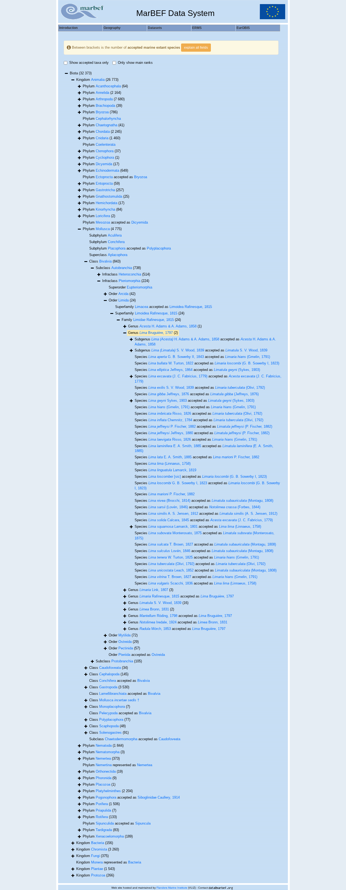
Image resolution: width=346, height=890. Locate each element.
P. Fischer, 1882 (172, 426)
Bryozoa (102, 112)
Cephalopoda (109, 674)
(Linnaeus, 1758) (169, 463)
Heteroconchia (130, 274)
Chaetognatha (106, 125)
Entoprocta (104, 183)
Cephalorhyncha (108, 119)
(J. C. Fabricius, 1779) (177, 376)
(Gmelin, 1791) (247, 357)
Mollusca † (119, 700)
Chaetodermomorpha (121, 739)
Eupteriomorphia (139, 287)
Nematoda (104, 745)
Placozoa (103, 784)
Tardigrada (104, 830)
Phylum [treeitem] (105, 86)
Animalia (98, 80)
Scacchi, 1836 (170, 583)
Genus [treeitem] (165, 326)
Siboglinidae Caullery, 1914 (159, 797)
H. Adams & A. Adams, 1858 (168, 326)
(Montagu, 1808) (242, 501)
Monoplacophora (112, 707)
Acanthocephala (108, 86)
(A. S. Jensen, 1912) (248, 514)
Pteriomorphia (129, 281)
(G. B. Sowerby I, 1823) (247, 363)
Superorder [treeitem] (130, 287)
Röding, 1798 (158, 616)
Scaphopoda (109, 726)
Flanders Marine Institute (172, 887)
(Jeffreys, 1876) (234, 394)
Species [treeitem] (163, 463)
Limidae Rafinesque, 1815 (153, 320)
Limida (123, 300)
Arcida (123, 294)
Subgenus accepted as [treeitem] (205, 341)
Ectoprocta (104, 177)
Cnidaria (102, 138)
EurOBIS (243, 28)
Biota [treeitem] (81, 73)
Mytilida (124, 635)
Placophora (116, 248)
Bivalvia (105, 261)
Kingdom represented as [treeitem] (108, 862)
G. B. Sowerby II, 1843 (176, 357)
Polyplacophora (159, 248)
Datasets (155, 28)
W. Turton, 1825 (170, 557)
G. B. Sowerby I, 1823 (177, 483)
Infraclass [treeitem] (126, 274)
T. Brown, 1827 (170, 544)
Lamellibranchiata (113, 694)
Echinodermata (107, 170)
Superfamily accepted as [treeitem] (163, 307)
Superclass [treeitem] (108, 255)
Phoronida (103, 778)
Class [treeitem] (105, 261)
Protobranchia (122, 661)
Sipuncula (143, 823)
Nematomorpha (107, 752)
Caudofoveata (110, 668)
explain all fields (196, 47)
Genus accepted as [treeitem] (181, 596)
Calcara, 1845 (168, 520)
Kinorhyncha (105, 209)
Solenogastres (110, 732)
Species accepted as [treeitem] (202, 357)
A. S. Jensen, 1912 (173, 514)
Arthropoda (104, 99)
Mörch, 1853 (155, 629)
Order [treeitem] (122, 294)
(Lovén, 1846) (168, 507)
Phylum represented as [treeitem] (117, 765)
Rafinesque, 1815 (159, 596)
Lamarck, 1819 (172, 470)
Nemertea (103, 758)
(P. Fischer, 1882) (244, 426)
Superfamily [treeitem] (149, 313)
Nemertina (104, 765)
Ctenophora (105, 151)
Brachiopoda (105, 106)
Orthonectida (106, 771)
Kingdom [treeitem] (97, 80)
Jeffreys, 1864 (170, 370)
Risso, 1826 (169, 413)
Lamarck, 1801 (173, 526)
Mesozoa (103, 222)
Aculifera (115, 235)
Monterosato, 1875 (175, 533)
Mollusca (103, 229)
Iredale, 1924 (158, 622)
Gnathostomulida (109, 196)
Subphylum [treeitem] (105, 235)
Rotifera (102, 817)
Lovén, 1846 (169, 551)
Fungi (95, 856)
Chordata (103, 131)
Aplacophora (117, 255)
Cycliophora (105, 157)
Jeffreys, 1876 (168, 394)
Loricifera (103, 216)
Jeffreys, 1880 (170, 433)
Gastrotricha (105, 190)
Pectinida (125, 648)
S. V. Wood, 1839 (177, 350)
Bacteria (97, 843)
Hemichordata (106, 203)
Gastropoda (108, 687)
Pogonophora (106, 797)
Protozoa (98, 875)
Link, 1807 (153, 590)
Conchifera (116, 242)
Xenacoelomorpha (110, 836)
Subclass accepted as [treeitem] (134, 739)
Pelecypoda (108, 713)
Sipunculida (105, 823)
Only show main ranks (135, 63)
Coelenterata (105, 144)
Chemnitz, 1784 (170, 420)
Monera (97, 862)
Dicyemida (104, 164)
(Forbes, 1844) (234, 507)
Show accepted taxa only (89, 63)
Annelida (102, 93)
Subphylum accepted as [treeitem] (130, 248)
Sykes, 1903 (167, 400)
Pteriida (124, 655)
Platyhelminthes (108, 791)
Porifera (102, 804)
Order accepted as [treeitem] (137, 655)
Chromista (99, 849)
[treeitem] (151, 320)
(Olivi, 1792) (240, 388)
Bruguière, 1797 (156, 333)
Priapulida (103, 810)
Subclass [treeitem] (118, 268)
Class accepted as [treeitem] (119, 681)
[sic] (164, 476)
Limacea (141, 307)
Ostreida (125, 642)
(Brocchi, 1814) (169, 501)
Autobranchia (121, 268)
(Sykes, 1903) (237, 370)
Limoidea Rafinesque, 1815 (190, 307)
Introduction (68, 28)
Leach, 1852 (171, 570)
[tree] (171, 474)
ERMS (197, 28)
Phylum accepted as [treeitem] (115, 177)
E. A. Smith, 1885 (174, 446)
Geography (112, 28)
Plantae (97, 869)
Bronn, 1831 (154, 609)
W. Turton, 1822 (170, 363)
